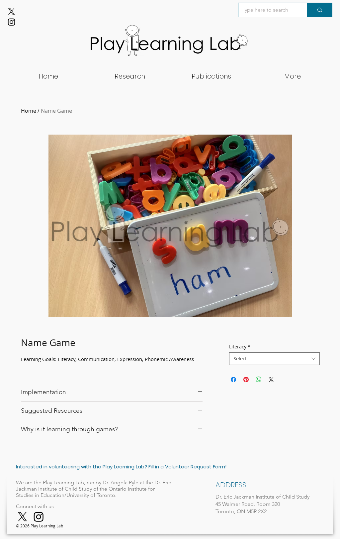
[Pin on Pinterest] (246, 380)
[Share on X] (271, 380)
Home (28, 110)
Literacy (239, 347)
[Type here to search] (319, 10)
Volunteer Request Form (195, 466)
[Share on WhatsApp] (259, 380)
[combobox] (274, 358)
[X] (11, 11)
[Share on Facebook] (233, 380)
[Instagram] (11, 22)
